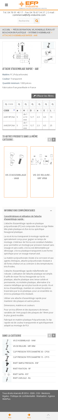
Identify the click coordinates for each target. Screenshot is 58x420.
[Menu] (6, 5)
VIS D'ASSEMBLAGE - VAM (15, 176)
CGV (38, 393)
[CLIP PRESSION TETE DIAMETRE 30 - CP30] (6, 353)
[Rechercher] (37, 21)
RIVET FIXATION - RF (22, 368)
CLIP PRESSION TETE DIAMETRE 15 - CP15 (31, 357)
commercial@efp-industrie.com (29, 14)
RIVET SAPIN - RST (21, 374)
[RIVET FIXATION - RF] (6, 370)
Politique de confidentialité (22, 396)
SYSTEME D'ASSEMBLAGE (39, 32)
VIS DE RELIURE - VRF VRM (42, 176)
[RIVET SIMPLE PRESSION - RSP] (6, 364)
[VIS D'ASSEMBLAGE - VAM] (15, 159)
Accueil (6, 29)
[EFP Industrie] (32, 4)
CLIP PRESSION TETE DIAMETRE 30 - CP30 (31, 351)
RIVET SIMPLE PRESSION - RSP (26, 363)
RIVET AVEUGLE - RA (22, 378)
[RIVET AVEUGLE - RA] (6, 379)
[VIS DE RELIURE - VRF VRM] (42, 159)
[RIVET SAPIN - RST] (6, 375)
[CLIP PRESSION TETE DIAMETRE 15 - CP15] (6, 359)
